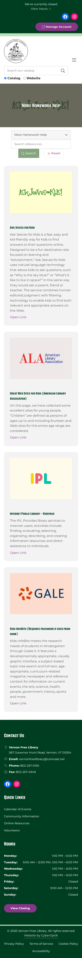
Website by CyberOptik (41, 935)
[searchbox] (41, 144)
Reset (55, 153)
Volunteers (12, 830)
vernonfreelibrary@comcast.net (42, 759)
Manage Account (58, 27)
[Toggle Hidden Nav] (74, 60)
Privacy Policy (14, 944)
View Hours (39, 9)
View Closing (20, 908)
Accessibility (41, 951)
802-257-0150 (29, 765)
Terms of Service (41, 944)
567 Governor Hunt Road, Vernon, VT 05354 (40, 752)
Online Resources (16, 823)
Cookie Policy (68, 944)
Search (30, 153)
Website (33, 78)
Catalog (13, 78)
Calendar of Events (17, 809)
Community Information (21, 816)
